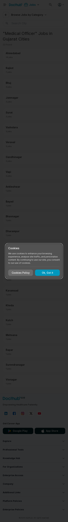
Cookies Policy (21, 272)
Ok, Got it (47, 272)
